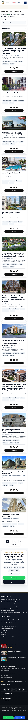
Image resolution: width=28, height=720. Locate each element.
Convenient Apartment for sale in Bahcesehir (13, 472)
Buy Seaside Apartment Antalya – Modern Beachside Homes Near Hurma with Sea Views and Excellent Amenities (13, 342)
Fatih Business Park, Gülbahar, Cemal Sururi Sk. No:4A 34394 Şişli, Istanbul (13, 668)
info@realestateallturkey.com (9, 694)
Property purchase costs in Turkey (10, 604)
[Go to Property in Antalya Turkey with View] (4, 659)
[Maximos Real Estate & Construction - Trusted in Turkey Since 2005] (6, 2)
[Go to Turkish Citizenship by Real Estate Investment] (4, 646)
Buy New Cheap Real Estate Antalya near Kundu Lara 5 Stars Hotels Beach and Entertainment (13, 431)
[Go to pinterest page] (23, 689)
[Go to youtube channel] (4, 689)
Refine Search (6, 28)
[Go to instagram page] (15, 689)
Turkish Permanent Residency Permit (11, 606)
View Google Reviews (5, 684)
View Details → (14, 71)
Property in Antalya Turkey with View (16, 657)
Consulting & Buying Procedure (9, 622)
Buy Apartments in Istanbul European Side (11, 213)
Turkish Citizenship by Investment (10, 608)
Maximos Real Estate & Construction (10, 619)
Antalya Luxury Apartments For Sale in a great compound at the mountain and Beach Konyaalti (13, 255)
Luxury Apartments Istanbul (14, 651)
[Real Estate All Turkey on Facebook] (8, 689)
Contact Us (4, 630)
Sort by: (4, 19)
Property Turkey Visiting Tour (9, 626)
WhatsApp (14, 578)
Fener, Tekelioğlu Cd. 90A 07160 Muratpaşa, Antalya (8, 675)
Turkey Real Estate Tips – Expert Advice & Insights (14, 612)
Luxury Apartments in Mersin (12, 93)
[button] (25, 2)
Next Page (14, 544)
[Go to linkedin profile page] (19, 689)
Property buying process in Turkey (10, 601)
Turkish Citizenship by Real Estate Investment (16, 645)
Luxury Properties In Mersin (11, 173)
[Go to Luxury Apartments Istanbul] (4, 653)
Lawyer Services (5, 624)
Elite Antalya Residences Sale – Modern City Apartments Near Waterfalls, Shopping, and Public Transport (13, 298)
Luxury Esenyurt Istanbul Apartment (10, 515)
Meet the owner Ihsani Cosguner (9, 637)
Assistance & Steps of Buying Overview (11, 599)
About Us (3, 632)
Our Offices (4, 634)
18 (20, 541)
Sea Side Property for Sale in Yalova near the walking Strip (12, 133)
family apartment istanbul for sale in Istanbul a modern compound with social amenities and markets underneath (14, 51)
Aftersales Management (7, 628)
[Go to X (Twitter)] (12, 689)
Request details (14, 582)
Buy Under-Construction (7, 610)
